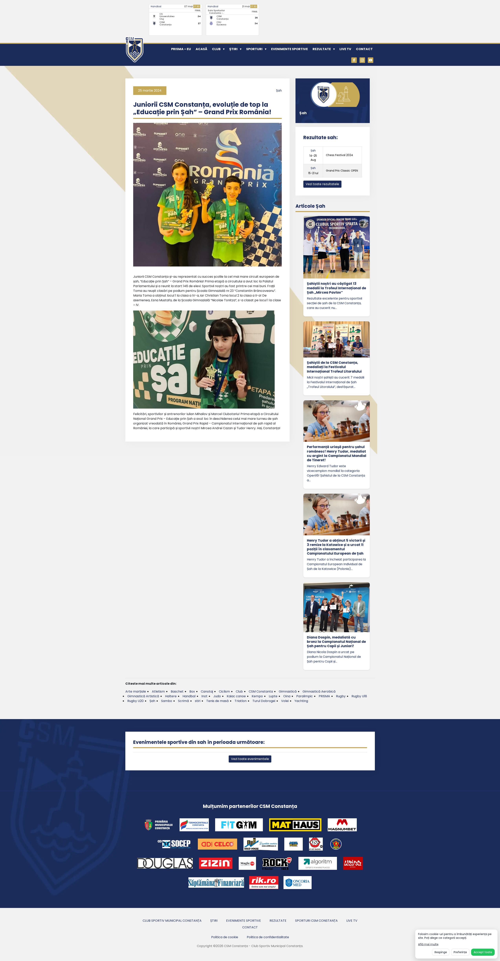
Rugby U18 (359, 696)
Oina (286, 696)
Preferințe (460, 952)
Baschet (177, 691)
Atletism (158, 691)
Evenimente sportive (289, 49)
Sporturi (254, 49)
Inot (204, 696)
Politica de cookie (224, 937)
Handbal (156, 6)
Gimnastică (288, 691)
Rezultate (322, 49)
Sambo (166, 701)
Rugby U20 (135, 701)
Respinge (441, 952)
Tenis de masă (217, 701)
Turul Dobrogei (263, 701)
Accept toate (483, 952)
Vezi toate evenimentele (250, 759)
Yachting (301, 701)
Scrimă (183, 701)
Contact (364, 49)
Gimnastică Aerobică (319, 691)
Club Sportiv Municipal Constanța (172, 920)
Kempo (257, 696)
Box (192, 691)
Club (216, 49)
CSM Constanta (261, 691)
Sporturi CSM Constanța (316, 920)
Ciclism (224, 691)
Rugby (341, 696)
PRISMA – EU (181, 49)
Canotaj (207, 691)
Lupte (273, 696)
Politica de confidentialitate (268, 937)
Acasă (201, 49)
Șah (279, 90)
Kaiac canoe (236, 696)
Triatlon (241, 701)
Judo (217, 696)
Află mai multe (428, 944)
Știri (233, 49)
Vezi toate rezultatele (322, 184)
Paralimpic (304, 696)
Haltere (171, 696)
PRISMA (324, 696)
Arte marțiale (135, 691)
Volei (285, 701)
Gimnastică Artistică (143, 696)
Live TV (345, 49)
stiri (197, 701)
